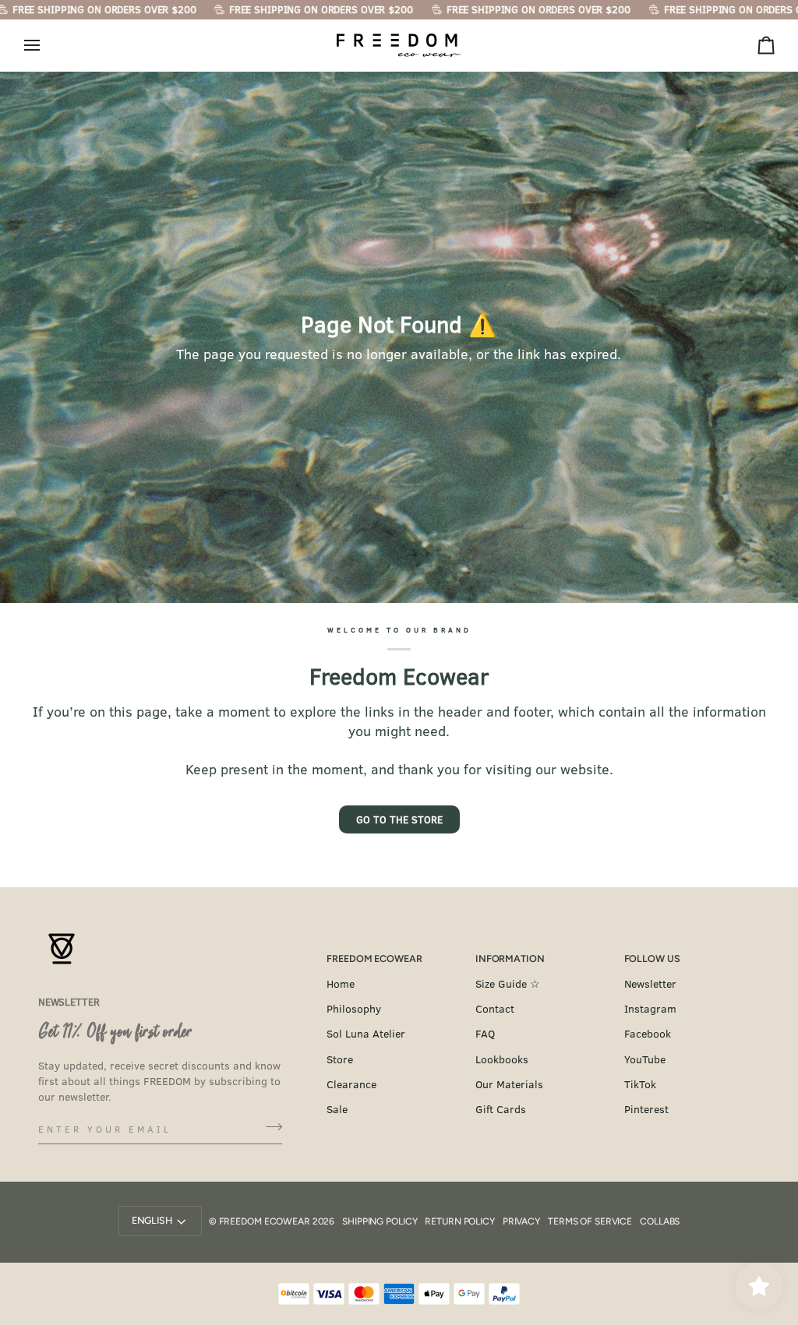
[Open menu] (46, 45)
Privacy (521, 1221)
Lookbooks (501, 1059)
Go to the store (399, 819)
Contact (494, 1008)
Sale (337, 1108)
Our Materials (509, 1084)
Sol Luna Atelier (366, 1033)
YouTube (645, 1059)
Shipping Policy (379, 1221)
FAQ (485, 1033)
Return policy (459, 1221)
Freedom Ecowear (264, 1221)
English (152, 1220)
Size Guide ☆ (507, 983)
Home (341, 983)
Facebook (647, 1033)
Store (340, 1059)
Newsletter (650, 983)
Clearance (351, 1084)
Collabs (660, 1221)
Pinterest (646, 1108)
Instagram (650, 1008)
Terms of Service (590, 1221)
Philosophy (354, 1008)
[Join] (269, 1126)
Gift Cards (500, 1108)
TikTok (640, 1084)
